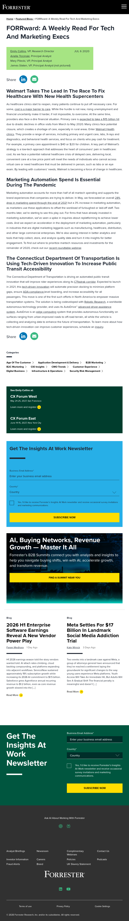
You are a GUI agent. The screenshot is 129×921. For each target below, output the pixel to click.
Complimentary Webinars (75, 852)
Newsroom (42, 851)
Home (9, 19)
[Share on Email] (34, 79)
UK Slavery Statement (79, 864)
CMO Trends (59, 367)
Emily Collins (18, 51)
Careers (41, 859)
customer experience (85, 367)
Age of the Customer (18, 362)
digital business (15, 371)
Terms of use (25, 906)
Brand (40, 864)
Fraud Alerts (13, 864)
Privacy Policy (63, 906)
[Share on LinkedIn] (23, 79)
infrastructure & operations (47, 371)
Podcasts (102, 859)
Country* (14, 486)
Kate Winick (73, 647)
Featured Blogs (25, 19)
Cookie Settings (102, 906)
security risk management (85, 371)
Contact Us (103, 851)
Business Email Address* (22, 470)
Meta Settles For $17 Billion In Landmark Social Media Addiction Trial (93, 633)
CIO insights (38, 367)
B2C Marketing (15, 367)
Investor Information (17, 859)
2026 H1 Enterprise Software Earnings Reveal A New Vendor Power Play (31, 633)
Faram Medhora (15, 647)
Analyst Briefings (15, 851)
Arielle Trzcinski (20, 56)
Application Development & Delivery (58, 362)
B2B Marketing (94, 362)
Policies (71, 859)
